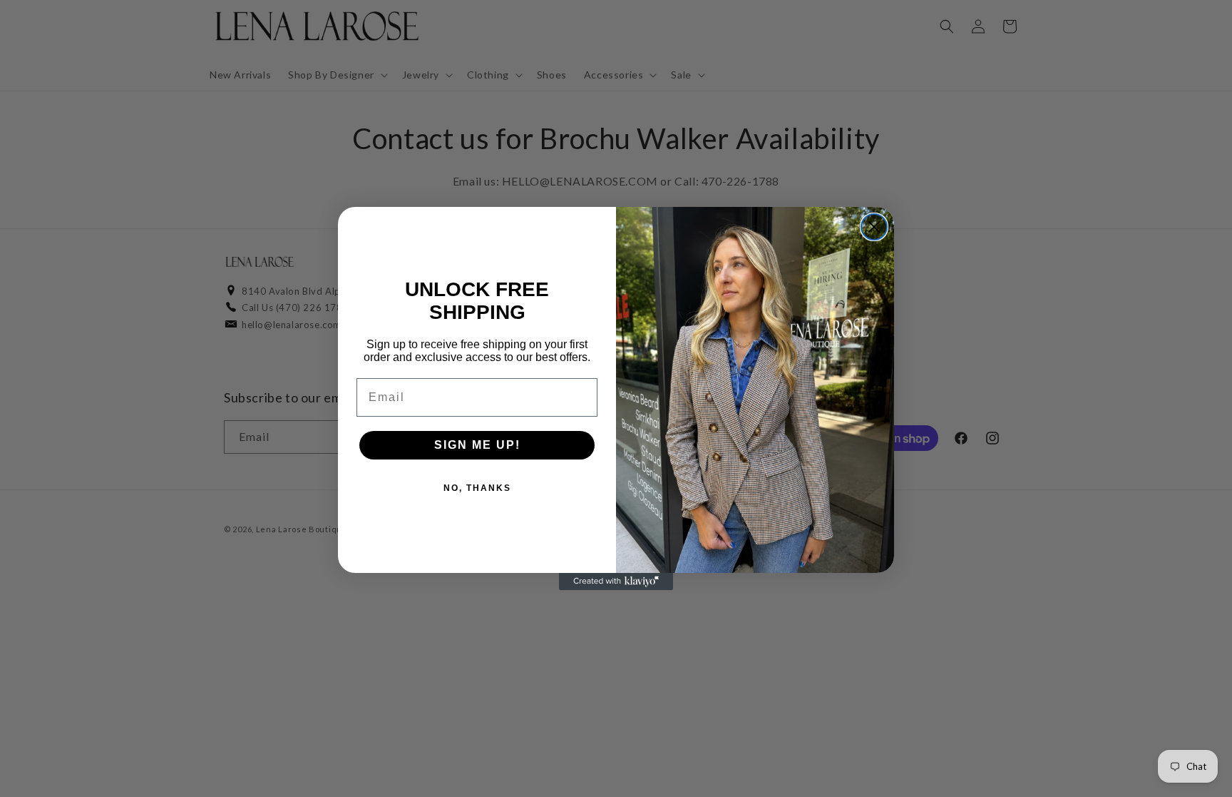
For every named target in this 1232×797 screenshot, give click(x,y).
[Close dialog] (874, 227)
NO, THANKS (477, 488)
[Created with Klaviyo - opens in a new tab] (616, 581)
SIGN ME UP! (477, 445)
